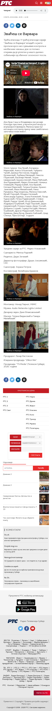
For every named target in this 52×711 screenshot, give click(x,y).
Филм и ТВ (12, 662)
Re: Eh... (7, 578)
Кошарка (25, 650)
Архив (29, 681)
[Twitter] (12, 25)
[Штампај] (24, 25)
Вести (7, 640)
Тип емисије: (15, 443)
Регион (25, 640)
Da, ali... (7, 535)
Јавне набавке (33, 685)
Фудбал (16, 650)
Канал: (15, 437)
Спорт (8, 650)
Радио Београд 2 (35, 675)
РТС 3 (5, 406)
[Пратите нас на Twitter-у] (20, 628)
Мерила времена (41, 642)
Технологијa (8, 660)
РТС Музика (31, 424)
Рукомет (9, 652)
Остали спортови (18, 654)
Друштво (17, 642)
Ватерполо (19, 652)
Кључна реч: (15, 449)
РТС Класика (31, 410)
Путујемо (19, 660)
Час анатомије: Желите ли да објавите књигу (18, 519)
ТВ (4, 668)
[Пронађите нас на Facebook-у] (26, 628)
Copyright (19, 701)
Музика (42, 658)
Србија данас (42, 640)
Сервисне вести (36, 644)
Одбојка (42, 650)
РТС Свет (7, 410)
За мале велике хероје (24, 663)
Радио (6, 675)
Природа (30, 662)
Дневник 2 (7, 474)
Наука (21, 662)
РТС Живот (30, 406)
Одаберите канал (28, 437)
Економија (27, 642)
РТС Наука (30, 397)
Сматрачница (11, 646)
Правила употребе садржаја (36, 701)
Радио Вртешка (35, 679)
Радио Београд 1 (18, 675)
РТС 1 (5, 397)
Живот (19, 658)
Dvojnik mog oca (10, 546)
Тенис (34, 650)
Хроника (7, 642)
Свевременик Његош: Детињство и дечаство (17, 497)
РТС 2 (5, 401)
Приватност (9, 701)
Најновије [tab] (7, 462)
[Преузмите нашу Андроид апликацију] (26, 609)
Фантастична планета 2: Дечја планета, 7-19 (20, 508)
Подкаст (23, 646)
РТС (4, 685)
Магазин (10, 658)
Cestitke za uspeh (11, 566)
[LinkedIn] (18, 25)
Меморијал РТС (34, 654)
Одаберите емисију (29, 443)
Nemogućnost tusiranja (13, 557)
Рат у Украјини (14, 644)
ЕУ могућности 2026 (37, 646)
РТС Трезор (31, 419)
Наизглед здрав (42, 663)
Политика (15, 640)
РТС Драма (30, 401)
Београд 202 (19, 677)
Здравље (44, 660)
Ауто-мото (41, 652)
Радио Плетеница (34, 677)
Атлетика (30, 652)
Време (25, 644)
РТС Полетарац (32, 428)
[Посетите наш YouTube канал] (32, 628)
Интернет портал (26, 687)
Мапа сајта (42, 693)
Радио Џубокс (21, 679)
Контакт (10, 685)
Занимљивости (30, 658)
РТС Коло (30, 415)
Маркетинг (20, 685)
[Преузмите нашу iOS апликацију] (26, 602)
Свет (32, 640)
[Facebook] (6, 25)
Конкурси (45, 685)
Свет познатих (31, 660)
